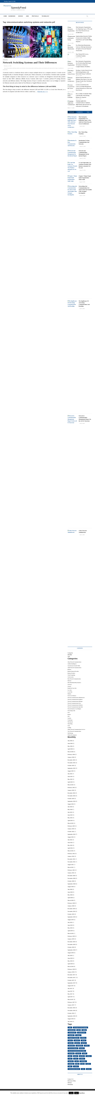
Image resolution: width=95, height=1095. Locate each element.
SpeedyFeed (18, 7)
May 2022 (70, 845)
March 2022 (71, 850)
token (82, 1063)
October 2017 (71, 980)
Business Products (71, 673)
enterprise (77, 1040)
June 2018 (70, 958)
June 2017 (70, 991)
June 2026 (70, 743)
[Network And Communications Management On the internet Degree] (73, 150)
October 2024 (71, 798)
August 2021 (71, 864)
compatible (71, 1035)
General (69, 686)
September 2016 (71, 1016)
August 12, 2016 (82, 170)
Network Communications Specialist (75, 706)
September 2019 (71, 917)
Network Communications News (74, 703)
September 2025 (71, 768)
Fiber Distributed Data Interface (74, 682)
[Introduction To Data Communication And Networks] (73, 140)
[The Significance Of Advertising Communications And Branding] (73, 301)
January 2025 (71, 790)
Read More (82, 1093)
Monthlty (70, 654)
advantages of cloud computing (80, 1027)
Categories (70, 653)
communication (72, 1032)
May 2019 (70, 928)
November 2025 (71, 762)
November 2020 (71, 878)
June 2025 (70, 776)
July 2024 (70, 806)
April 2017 (70, 996)
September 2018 (71, 950)
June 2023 (70, 815)
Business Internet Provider (73, 671)
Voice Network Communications (74, 731)
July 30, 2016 (82, 308)
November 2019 (71, 911)
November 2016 (71, 1010)
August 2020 (71, 886)
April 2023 (70, 820)
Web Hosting (70, 733)
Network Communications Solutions (75, 705)
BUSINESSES (12, 16)
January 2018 (71, 972)
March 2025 (71, 784)
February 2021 (71, 870)
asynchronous (72, 1030)
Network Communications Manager (75, 701)
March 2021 (71, 867)
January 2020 (71, 905)
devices (70, 1040)
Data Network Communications (74, 678)
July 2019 (70, 922)
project (75, 1056)
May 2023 (70, 817)
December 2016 (71, 1007)
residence (89, 1056)
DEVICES (20, 16)
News (69, 712)
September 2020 (71, 883)
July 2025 (70, 773)
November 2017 (71, 977)
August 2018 (71, 952)
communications (81, 1032)
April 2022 (70, 848)
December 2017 (71, 974)
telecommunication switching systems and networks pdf (37, 68)
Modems (69, 693)
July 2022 (70, 839)
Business (69, 669)
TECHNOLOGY (45, 16)
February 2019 (71, 936)
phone (70, 1056)
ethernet (83, 1040)
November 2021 (71, 861)
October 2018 (71, 947)
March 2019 (71, 933)
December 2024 (71, 793)
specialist (71, 1061)
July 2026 (70, 740)
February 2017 (71, 1002)
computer (78, 1035)
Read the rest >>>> (42, 91)
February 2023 (71, 826)
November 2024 (71, 795)
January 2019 (71, 939)
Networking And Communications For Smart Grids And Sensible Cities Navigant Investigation (85, 190)
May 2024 (70, 809)
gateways (84, 1043)
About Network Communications (74, 662)
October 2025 (71, 765)
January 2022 (71, 856)
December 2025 (71, 760)
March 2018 (71, 966)
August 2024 (71, 804)
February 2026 (71, 754)
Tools (69, 725)
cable (78, 1030)
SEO (69, 716)
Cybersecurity (71, 677)
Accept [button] (71, 1093)
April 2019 (70, 930)
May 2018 (70, 961)
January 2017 (71, 1005)
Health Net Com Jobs (72, 688)
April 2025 (70, 782)
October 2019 (71, 914)
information (71, 1045)
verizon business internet (74, 1069)
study (76, 1061)
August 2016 (71, 1018)
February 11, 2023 (7, 65)
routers (75, 1058)
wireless (88, 1069)
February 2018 (71, 969)
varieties (76, 1066)
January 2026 (71, 757)
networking (71, 1053)
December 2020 (71, 875)
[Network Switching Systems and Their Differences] (34, 42)
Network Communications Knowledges (77, 1050)
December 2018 (71, 941)
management (79, 1045)
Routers (69, 714)
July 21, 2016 (82, 534)
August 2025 (71, 771)
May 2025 (70, 779)
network (82, 1048)
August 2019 (71, 919)
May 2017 (70, 994)
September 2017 (71, 983)
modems (86, 1045)
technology (71, 1063)
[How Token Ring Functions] (73, 132)
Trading (69, 727)
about (70, 1027)
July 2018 (70, 955)
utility (70, 1066)
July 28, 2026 (82, 126)
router (70, 1058)
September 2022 (71, 834)
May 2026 (70, 746)
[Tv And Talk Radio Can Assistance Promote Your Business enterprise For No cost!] (73, 162)
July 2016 (70, 1021)
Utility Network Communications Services (76, 729)
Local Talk (70, 692)
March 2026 (71, 751)
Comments (80, 112)
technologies (83, 1061)
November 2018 (71, 944)
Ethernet (69, 680)
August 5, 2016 (82, 195)
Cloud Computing (71, 675)
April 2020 (70, 897)
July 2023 (70, 812)
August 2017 (71, 985)
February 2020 (71, 903)
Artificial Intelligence (72, 663)
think (77, 1063)
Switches (5, 59)
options (84, 1053)
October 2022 (71, 831)
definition (83, 1037)
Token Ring (70, 723)
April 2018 (70, 963)
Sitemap (70, 1082)
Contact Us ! (71, 1079)
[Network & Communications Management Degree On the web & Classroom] (73, 415)
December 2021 (71, 859)
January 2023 (71, 828)
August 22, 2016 (82, 136)
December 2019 (71, 908)
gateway (77, 1043)
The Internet (70, 721)
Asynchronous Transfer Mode (74, 665)
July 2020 (70, 889)
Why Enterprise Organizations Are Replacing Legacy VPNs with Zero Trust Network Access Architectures (85, 120)
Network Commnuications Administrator (76, 697)
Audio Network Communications (74, 667)
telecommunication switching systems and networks (15, 68)
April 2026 (70, 749)
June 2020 (70, 892)
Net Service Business (72, 695)
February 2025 (71, 787)
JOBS (27, 16)
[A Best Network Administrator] (73, 530)
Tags (88, 112)
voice (83, 1069)
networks (78, 1053)
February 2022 (71, 853)
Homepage (70, 1084)
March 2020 (71, 900)
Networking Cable (71, 710)
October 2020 (71, 881)
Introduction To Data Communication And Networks (84, 142)
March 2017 (71, 999)
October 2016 (71, 1013)
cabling (84, 1030)
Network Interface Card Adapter (74, 708)
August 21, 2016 (82, 146)
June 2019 (70, 925)
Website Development (72, 735)
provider (82, 1056)
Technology (70, 720)
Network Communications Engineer (75, 699)
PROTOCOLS (35, 16)
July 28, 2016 (82, 423)
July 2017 (70, 988)
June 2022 (70, 842)
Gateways (70, 684)
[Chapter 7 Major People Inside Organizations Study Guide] (73, 176)
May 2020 (70, 894)
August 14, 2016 (82, 158)
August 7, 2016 (82, 181)
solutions (82, 1058)
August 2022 (71, 837)
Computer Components (73, 1037)
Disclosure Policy (72, 1080)
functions (71, 1043)
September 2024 (71, 801)
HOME (5, 16)
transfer (88, 1063)
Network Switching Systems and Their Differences (30, 62)
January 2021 (71, 872)
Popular (71, 112)
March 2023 (71, 823)
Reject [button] (76, 1093)
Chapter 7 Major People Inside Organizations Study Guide (85, 177)
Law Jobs (70, 690)
